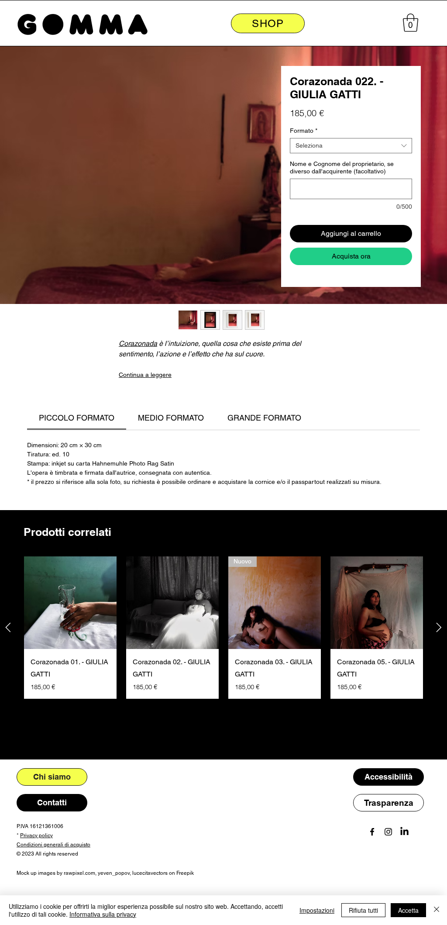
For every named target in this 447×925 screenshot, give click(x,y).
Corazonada (138, 343)
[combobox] (351, 145)
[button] (410, 23)
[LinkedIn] (404, 832)
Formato (303, 130)
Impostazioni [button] (316, 910)
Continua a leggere (145, 374)
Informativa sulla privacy (102, 914)
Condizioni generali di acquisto (53, 845)
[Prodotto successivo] (439, 627)
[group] (223, 628)
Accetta (408, 910)
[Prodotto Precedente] (8, 627)
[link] (76, 417)
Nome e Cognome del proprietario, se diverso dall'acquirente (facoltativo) (342, 167)
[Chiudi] (436, 910)
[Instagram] (388, 832)
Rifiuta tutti (363, 910)
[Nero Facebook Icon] (372, 832)
